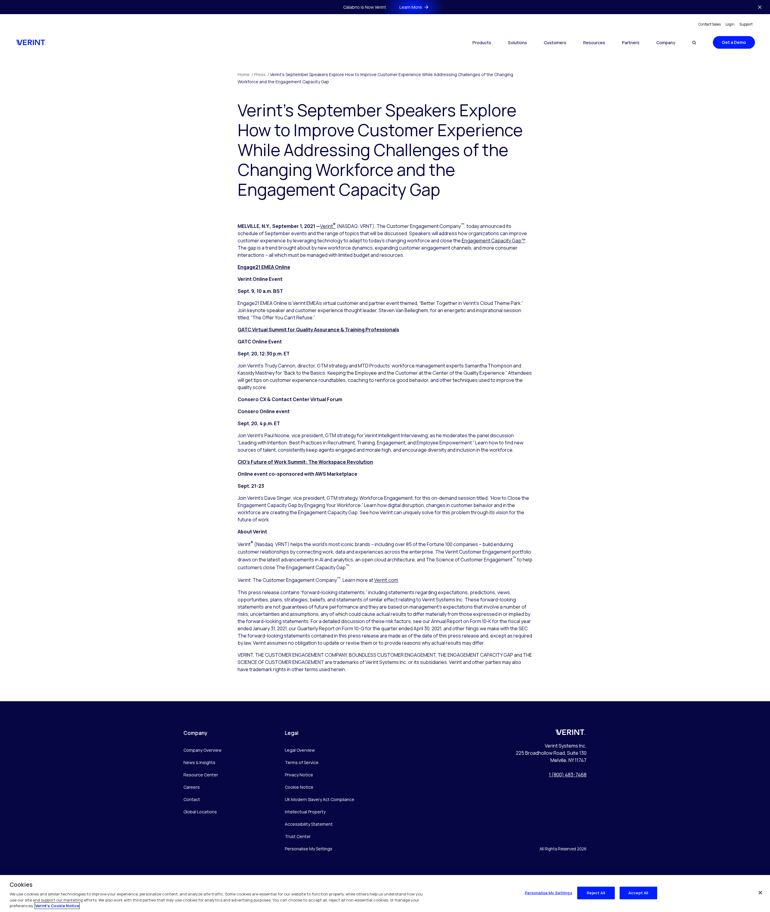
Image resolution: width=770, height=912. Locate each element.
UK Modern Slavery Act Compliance (319, 799)
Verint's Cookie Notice (57, 905)
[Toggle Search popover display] (694, 43)
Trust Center (298, 836)
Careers (191, 787)
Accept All (638, 892)
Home (245, 74)
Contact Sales (709, 24)
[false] (760, 892)
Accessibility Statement (309, 824)
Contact (191, 799)
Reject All (596, 892)
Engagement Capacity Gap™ (493, 240)
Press (261, 74)
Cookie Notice (299, 787)
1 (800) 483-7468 (568, 774)
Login (730, 24)
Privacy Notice (299, 775)
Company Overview (202, 750)
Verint (328, 226)
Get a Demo (734, 42)
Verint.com (386, 580)
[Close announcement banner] (760, 7)
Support (746, 24)
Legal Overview (300, 750)
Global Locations (200, 812)
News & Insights (199, 762)
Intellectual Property (305, 812)
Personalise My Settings (308, 849)
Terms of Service (302, 762)
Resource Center (200, 775)
